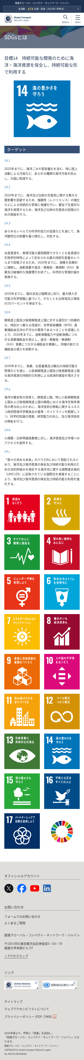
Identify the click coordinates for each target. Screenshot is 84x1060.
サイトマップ (13, 1001)
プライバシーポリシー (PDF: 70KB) (28, 1016)
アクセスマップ (17, 956)
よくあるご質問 (14, 923)
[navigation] (42, 930)
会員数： (41, 9)
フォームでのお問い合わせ (22, 916)
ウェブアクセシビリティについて (26, 1009)
